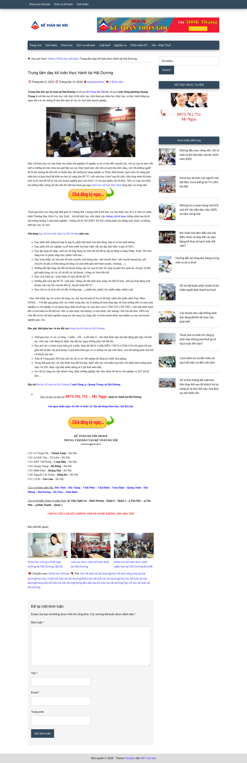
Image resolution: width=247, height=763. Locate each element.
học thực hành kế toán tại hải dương (59, 578)
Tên (34, 673)
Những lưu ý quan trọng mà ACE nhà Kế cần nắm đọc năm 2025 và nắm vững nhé (199, 209)
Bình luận (37, 622)
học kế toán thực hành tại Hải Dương (58, 233)
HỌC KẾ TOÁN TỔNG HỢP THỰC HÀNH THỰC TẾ (50, 25)
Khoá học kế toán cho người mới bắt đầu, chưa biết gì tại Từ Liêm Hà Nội (199, 182)
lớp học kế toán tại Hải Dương (52, 384)
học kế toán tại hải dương (95, 573)
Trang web (37, 711)
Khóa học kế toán (59, 573)
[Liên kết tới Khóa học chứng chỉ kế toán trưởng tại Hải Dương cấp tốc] (48, 535)
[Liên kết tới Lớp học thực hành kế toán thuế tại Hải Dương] (91, 535)
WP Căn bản (148, 758)
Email (35, 692)
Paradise (130, 758)
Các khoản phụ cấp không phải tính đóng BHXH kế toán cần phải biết (198, 317)
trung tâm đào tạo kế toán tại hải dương (99, 582)
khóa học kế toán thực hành (107, 185)
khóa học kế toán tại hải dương (100, 578)
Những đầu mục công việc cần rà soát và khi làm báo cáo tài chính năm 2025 (199, 154)
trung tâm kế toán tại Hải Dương (87, 328)
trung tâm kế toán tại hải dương (56, 582)
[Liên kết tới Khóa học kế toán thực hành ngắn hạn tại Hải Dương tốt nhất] (134, 535)
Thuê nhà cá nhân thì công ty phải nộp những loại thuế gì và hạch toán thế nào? (198, 339)
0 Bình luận (116, 81)
